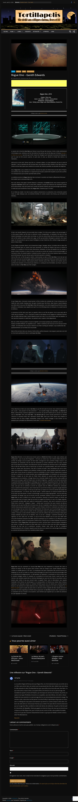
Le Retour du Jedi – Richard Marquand (38, 657)
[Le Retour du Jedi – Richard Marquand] (39, 645)
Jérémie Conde (25, 78)
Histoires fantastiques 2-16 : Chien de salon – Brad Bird (34, 2)
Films (11, 31)
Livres (19, 31)
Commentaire (14, 729)
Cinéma (24, 71)
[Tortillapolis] (39, 8)
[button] (14, 31)
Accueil (6, 31)
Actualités (36, 31)
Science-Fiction (30, 71)
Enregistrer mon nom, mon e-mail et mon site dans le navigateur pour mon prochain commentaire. (38, 776)
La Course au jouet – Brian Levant (21, 636)
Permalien (31, 680)
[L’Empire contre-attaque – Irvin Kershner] (59, 645)
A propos (46, 31)
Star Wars (40, 78)
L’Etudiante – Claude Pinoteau (57, 636)
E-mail (12, 758)
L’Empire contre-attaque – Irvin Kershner (57, 658)
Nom (12, 750)
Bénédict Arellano (44, 371)
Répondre (16, 718)
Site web (12, 765)
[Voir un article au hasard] (74, 31)
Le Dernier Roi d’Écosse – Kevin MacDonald (17, 658)
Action (13, 71)
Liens (52, 31)
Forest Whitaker (33, 78)
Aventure (19, 71)
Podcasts (28, 31)
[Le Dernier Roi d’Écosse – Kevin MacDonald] (19, 645)
